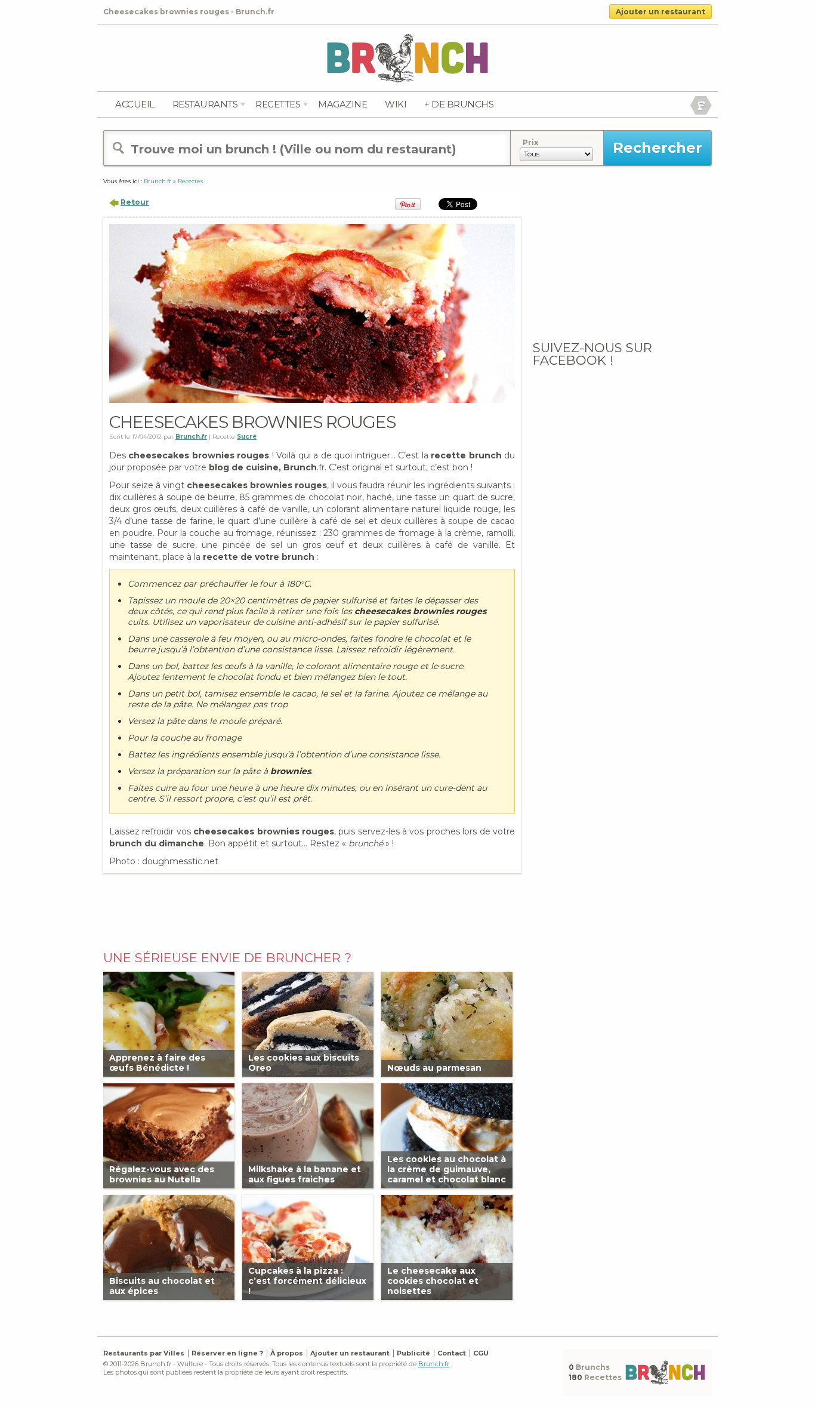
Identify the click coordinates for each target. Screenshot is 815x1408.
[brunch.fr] (407, 57)
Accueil (135, 104)
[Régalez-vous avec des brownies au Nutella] (168, 1134)
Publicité (413, 1353)
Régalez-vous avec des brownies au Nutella (161, 1174)
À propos (286, 1353)
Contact (451, 1353)
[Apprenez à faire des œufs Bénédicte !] (168, 1023)
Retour (135, 202)
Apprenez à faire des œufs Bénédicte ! (157, 1062)
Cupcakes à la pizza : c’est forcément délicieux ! (307, 1280)
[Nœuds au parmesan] (447, 1023)
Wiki (395, 104)
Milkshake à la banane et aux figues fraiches (304, 1174)
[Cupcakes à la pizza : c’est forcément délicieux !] (307, 1246)
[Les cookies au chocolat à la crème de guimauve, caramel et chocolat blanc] (447, 1134)
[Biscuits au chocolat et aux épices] (168, 1246)
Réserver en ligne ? (227, 1353)
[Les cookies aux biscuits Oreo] (307, 1023)
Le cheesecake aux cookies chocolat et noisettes (432, 1280)
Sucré (247, 436)
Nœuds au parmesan (434, 1067)
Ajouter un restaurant (660, 11)
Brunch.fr (433, 1364)
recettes (277, 104)
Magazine (342, 104)
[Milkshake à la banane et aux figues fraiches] (307, 1134)
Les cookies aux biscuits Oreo (303, 1062)
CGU (481, 1353)
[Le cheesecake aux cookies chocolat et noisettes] (447, 1246)
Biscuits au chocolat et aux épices (162, 1285)
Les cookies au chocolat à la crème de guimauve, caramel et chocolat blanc (446, 1169)
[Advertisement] (312, 909)
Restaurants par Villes (143, 1353)
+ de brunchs (458, 104)
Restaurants (205, 104)
